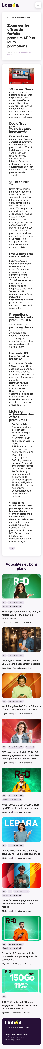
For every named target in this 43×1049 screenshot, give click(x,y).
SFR (12, 548)
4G (4, 845)
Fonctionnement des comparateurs (16, 1037)
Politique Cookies (10, 1034)
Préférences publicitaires (13, 1040)
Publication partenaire (22, 622)
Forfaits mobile (23, 17)
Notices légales (22, 1034)
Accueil (10, 17)
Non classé (30, 747)
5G (4, 602)
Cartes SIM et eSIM (16, 602)
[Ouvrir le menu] (38, 5)
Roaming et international (12, 606)
